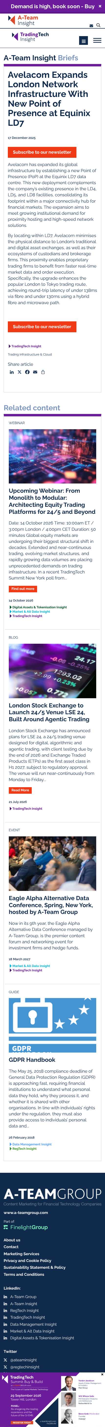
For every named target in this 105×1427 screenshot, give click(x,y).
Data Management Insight (32, 1144)
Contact (11, 1247)
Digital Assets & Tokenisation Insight (39, 607)
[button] (52, 6)
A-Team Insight (23, 1303)
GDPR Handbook (32, 1059)
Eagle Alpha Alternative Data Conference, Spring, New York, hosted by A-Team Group (51, 905)
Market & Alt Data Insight (31, 612)
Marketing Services (21, 1254)
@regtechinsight (24, 1367)
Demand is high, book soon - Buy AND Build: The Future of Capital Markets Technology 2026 (52, 6)
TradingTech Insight (26, 346)
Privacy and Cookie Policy (27, 1260)
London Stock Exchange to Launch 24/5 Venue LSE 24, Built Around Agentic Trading (49, 712)
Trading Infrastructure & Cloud (30, 355)
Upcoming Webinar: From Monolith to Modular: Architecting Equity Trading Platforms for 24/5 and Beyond (52, 501)
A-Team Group (23, 1296)
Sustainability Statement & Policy (35, 1267)
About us (12, 1240)
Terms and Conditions (24, 1274)
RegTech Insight (24, 1149)
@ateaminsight (23, 1360)
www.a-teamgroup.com (26, 1212)
